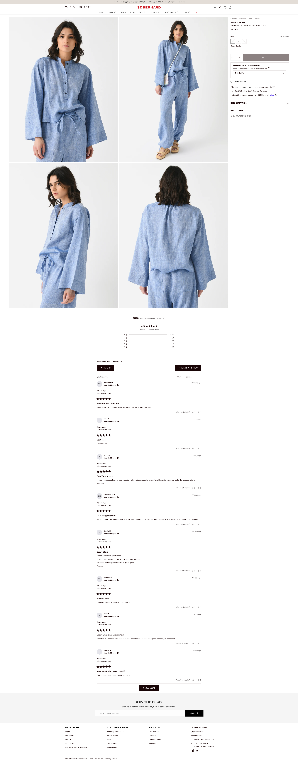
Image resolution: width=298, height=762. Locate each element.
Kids (132, 12)
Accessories (171, 12)
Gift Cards (69, 744)
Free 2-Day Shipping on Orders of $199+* (130, 2)
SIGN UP (194, 713)
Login (67, 732)
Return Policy (112, 736)
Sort (179, 377)
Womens (112, 12)
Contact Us (112, 744)
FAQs (109, 739)
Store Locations (197, 732)
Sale (197, 12)
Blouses (257, 19)
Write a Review (191, 369)
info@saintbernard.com (204, 740)
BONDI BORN (238, 23)
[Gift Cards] (66, 7)
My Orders (69, 736)
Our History (154, 732)
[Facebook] (192, 750)
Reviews (152, 744)
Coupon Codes (155, 739)
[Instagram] (197, 750)
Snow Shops (196, 736)
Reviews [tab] (103, 361)
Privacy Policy (111, 759)
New (101, 12)
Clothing (242, 19)
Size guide (284, 36)
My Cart (68, 739)
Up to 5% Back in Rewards (76, 748)
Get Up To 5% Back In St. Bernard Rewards (167, 2)
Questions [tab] (117, 361)
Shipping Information (115, 732)
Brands (186, 12)
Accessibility (112, 748)
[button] (149, 335)
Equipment (155, 12)
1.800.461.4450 (201, 744)
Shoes (142, 12)
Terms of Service (96, 759)
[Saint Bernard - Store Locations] (70, 7)
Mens (123, 12)
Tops (250, 19)
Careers (152, 736)
